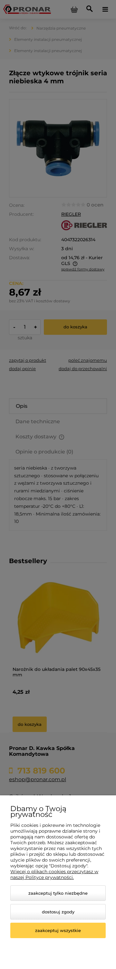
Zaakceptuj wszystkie (58, 930)
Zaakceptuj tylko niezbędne (58, 893)
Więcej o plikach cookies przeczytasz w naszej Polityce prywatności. (54, 874)
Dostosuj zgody (58, 911)
